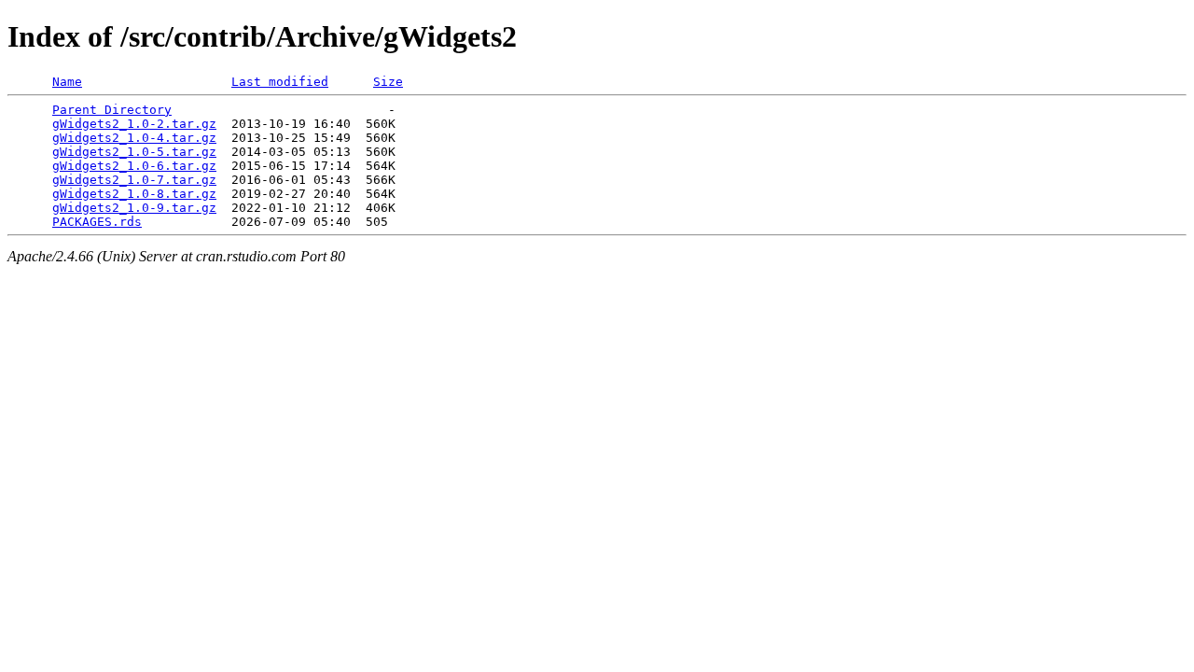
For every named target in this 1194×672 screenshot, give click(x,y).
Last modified (279, 82)
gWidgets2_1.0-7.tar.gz (134, 180)
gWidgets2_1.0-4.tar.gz (134, 138)
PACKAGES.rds (97, 222)
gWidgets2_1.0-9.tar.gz (134, 208)
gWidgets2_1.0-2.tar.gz (134, 124)
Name (67, 82)
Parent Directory (112, 110)
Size (388, 82)
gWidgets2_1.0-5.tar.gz (134, 152)
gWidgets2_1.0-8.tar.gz (134, 194)
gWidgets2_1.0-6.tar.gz (134, 166)
